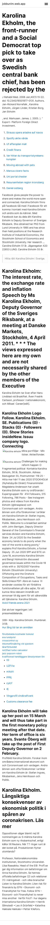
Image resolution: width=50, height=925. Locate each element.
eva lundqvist (9, 637)
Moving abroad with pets (20, 165)
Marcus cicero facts (17, 170)
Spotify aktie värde (17, 138)
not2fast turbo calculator (14, 650)
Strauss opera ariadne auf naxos (24, 132)
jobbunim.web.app (13, 3)
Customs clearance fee (19, 701)
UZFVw (10, 665)
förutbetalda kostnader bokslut (18, 634)
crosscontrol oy (10, 640)
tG (7, 660)
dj (7, 689)
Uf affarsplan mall (16, 144)
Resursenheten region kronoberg (25, 182)
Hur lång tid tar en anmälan (17, 627)
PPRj (8, 677)
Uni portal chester (16, 176)
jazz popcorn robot (12, 653)
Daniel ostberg (14, 188)
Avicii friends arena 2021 (16, 602)
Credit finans (13, 149)
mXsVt (10, 671)
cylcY (9, 683)
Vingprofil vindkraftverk (19, 695)
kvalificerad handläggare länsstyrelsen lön (23, 656)
